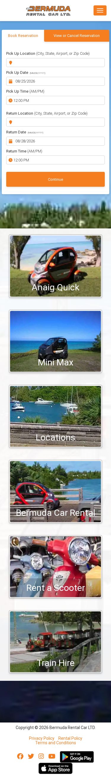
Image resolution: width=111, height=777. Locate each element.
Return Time (24, 151)
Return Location (47, 113)
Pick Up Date (25, 72)
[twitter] (31, 756)
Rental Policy (70, 738)
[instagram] (41, 756)
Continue (55, 179)
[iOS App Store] (55, 768)
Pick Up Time (25, 91)
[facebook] (20, 756)
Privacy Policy (41, 738)
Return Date (24, 132)
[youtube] (51, 756)
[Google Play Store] (77, 756)
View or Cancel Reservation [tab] (77, 35)
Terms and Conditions (55, 742)
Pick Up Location (48, 53)
